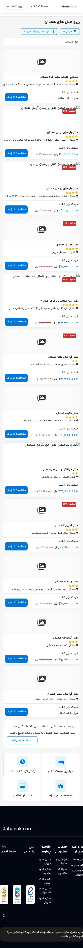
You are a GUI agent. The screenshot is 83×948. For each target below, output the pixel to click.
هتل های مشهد (45, 871)
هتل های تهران (45, 862)
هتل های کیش (45, 881)
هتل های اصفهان (45, 891)
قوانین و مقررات (77, 873)
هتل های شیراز (45, 900)
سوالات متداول (62, 871)
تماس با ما (77, 865)
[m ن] (69, 6)
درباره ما (78, 860)
